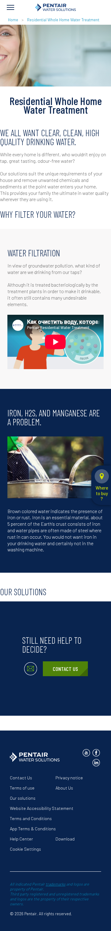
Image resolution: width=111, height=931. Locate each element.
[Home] (55, 7)
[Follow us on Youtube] (86, 752)
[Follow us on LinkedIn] (96, 762)
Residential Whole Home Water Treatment (63, 19)
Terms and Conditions (31, 818)
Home (13, 19)
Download (65, 838)
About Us (64, 787)
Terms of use (22, 787)
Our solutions (22, 798)
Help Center (21, 838)
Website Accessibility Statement (41, 808)
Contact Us (65, 668)
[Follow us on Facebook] (96, 752)
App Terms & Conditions (33, 828)
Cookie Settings (25, 849)
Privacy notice (69, 777)
